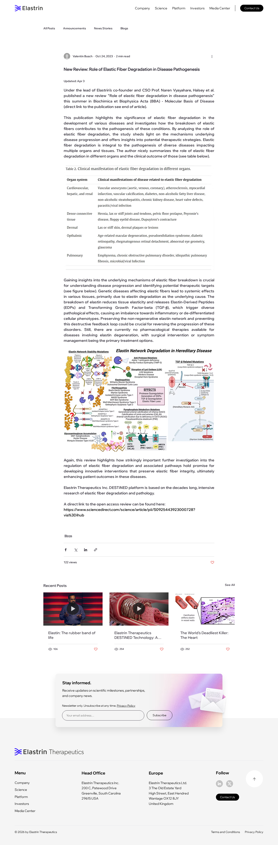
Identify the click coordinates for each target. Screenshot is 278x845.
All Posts (49, 28)
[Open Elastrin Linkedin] (219, 783)
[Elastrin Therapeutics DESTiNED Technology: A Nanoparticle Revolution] (139, 609)
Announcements (74, 28)
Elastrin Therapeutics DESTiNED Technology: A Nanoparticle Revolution (136, 635)
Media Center (25, 811)
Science (21, 790)
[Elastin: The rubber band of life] (73, 609)
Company (22, 783)
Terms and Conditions (225, 832)
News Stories (103, 28)
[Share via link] (95, 550)
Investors (22, 804)
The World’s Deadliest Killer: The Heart (204, 635)
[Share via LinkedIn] (86, 550)
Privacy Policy (126, 705)
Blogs (124, 28)
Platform (21, 797)
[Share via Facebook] (66, 550)
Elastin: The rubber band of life (71, 635)
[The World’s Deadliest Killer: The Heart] (205, 609)
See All (230, 585)
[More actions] (211, 56)
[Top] (254, 778)
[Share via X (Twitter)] (76, 550)
